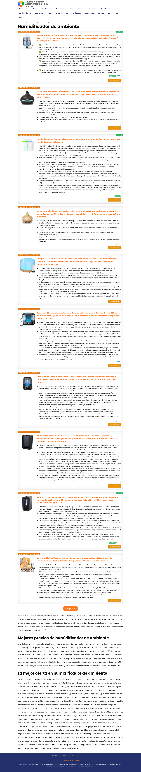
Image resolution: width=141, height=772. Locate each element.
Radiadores (89, 13)
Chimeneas (23, 9)
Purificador (76, 13)
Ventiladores (113, 13)
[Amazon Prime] (118, 76)
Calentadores (106, 9)
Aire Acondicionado (77, 9)
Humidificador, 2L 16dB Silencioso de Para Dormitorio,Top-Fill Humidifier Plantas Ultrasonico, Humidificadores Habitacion (79, 140)
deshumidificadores (43, 13)
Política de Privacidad (73, 760)
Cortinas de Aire (25, 13)
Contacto (64, 760)
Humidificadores (61, 13)
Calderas (93, 9)
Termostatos (61, 9)
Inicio (19, 23)
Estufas (35, 9)
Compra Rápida (115, 80)
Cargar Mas (70, 609)
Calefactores (47, 9)
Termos (101, 13)
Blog (20, 17)
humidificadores (27, 23)
